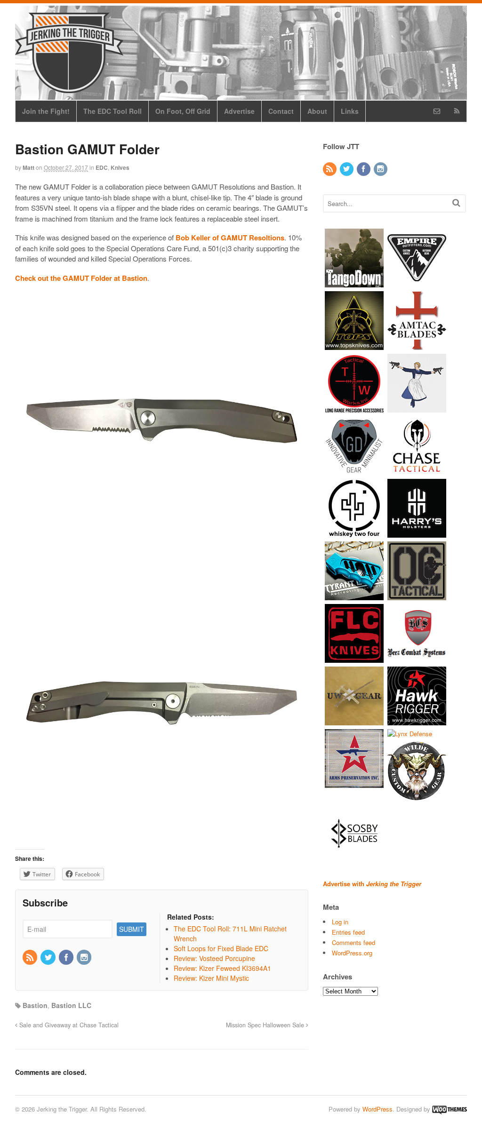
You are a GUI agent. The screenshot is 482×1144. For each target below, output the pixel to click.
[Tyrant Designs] (354, 595)
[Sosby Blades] (354, 858)
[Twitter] (48, 957)
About (317, 111)
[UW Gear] (354, 720)
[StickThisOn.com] (416, 407)
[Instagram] (85, 957)
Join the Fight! (46, 111)
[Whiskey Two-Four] (354, 532)
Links (350, 111)
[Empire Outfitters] (416, 282)
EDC (102, 167)
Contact (281, 111)
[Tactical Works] (354, 407)
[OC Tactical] (416, 595)
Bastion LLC (71, 1005)
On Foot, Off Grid (182, 111)
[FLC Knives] (354, 657)
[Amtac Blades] (416, 345)
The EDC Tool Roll (112, 111)
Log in (340, 921)
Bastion (35, 1005)
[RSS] (31, 957)
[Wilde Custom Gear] (416, 796)
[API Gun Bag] (354, 783)
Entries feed (348, 932)
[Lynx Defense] (409, 733)
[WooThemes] (449, 1108)
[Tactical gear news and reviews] (69, 88)
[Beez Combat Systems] (416, 657)
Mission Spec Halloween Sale (266, 1025)
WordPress (377, 1108)
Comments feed (353, 942)
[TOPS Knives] (354, 345)
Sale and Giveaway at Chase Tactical (68, 1025)
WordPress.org (352, 952)
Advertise (239, 111)
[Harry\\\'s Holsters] (416, 532)
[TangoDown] (354, 282)
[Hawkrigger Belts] (416, 720)
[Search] (456, 202)
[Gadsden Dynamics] (354, 470)
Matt (28, 167)
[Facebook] (67, 957)
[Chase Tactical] (416, 470)
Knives (120, 167)
